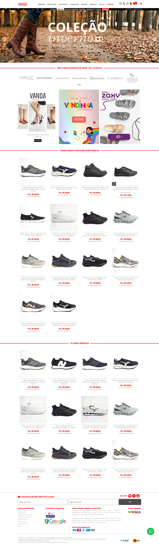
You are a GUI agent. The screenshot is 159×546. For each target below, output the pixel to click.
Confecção (74, 4)
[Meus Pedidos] (130, 3)
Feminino (41, 4)
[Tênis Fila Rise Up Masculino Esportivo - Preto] (94, 261)
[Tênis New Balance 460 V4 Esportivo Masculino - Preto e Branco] (94, 363)
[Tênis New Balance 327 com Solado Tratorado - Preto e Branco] (63, 363)
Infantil (93, 4)
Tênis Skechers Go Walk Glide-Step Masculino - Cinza (125, 235)
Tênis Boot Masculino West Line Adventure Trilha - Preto (94, 188)
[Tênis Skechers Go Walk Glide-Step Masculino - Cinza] (125, 217)
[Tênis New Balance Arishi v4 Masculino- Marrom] (125, 261)
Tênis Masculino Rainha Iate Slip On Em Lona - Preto (33, 235)
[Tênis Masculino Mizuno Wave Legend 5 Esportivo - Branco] (94, 409)
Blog (19, 526)
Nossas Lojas (22, 521)
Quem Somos (22, 511)
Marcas (84, 4)
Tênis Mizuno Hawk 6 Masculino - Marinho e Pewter (64, 188)
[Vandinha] (141, 3)
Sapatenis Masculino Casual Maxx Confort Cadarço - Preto (126, 188)
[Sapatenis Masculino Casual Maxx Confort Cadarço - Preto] (125, 170)
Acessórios (63, 4)
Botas (101, 4)
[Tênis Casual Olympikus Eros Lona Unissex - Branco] (63, 217)
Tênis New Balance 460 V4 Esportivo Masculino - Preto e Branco (95, 382)
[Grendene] (61, 78)
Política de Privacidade (25, 515)
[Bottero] (26, 78)
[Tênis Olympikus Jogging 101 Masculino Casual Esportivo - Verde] (33, 261)
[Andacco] (97, 78)
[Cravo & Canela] (44, 78)
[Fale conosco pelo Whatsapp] (128, 3)
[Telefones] (124, 3)
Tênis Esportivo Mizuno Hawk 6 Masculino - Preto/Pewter (64, 324)
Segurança (21, 513)
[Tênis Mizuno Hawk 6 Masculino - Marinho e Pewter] (63, 170)
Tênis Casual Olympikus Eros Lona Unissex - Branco (64, 235)
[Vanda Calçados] (22, 3)
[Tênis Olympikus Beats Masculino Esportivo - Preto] (94, 217)
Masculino (51, 4)
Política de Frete (23, 524)
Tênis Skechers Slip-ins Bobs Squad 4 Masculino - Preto (64, 279)
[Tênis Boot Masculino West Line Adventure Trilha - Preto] (94, 170)
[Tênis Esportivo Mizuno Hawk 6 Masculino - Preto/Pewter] (63, 307)
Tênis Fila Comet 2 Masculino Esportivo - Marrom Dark (33, 324)
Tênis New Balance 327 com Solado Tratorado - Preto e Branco (64, 382)
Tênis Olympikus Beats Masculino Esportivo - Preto (95, 235)
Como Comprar (23, 519)
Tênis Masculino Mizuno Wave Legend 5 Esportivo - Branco (94, 427)
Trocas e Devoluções (25, 517)
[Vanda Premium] (114, 78)
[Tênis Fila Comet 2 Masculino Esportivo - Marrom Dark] (33, 307)
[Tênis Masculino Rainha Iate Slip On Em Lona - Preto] (33, 217)
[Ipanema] (79, 78)
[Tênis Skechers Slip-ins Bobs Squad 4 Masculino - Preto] (63, 261)
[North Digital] (136, 540)
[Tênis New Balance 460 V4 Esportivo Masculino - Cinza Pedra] (33, 170)
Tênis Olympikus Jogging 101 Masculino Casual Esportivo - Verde (33, 279)
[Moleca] (132, 78)
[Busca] (120, 3)
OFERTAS (110, 4)
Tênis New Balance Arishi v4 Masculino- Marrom (125, 279)
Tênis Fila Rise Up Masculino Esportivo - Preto (95, 279)
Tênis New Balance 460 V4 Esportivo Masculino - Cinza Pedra (33, 189)
